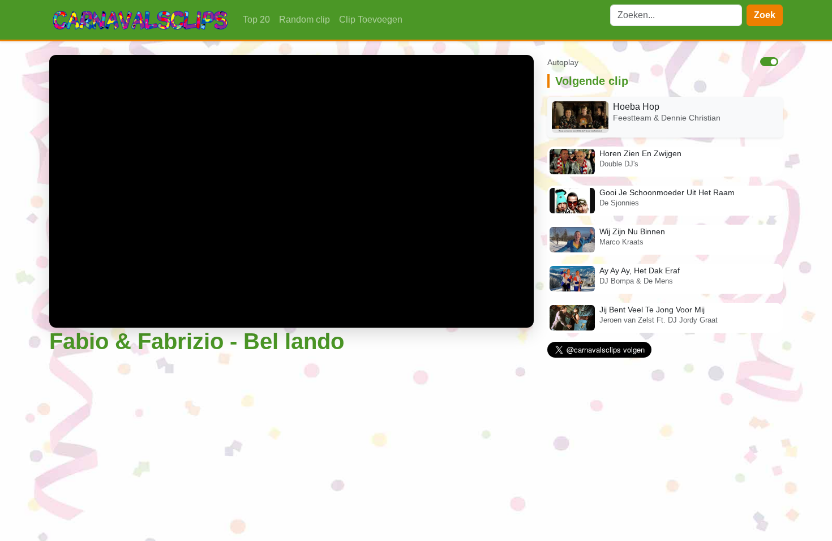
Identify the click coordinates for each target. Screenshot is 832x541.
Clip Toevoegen (370, 19)
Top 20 (256, 19)
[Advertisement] (291, 438)
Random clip (304, 19)
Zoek (764, 15)
